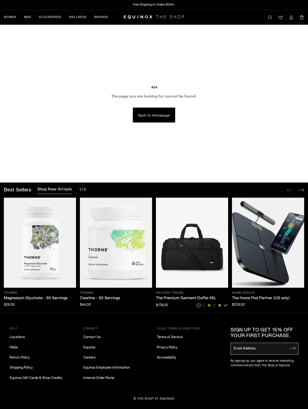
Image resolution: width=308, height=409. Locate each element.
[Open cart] (301, 17)
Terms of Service (170, 337)
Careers (89, 357)
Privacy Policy (167, 347)
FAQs (14, 347)
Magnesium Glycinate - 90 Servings (36, 298)
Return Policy (20, 357)
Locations (17, 337)
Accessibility (166, 357)
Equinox (89, 347)
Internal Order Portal (98, 378)
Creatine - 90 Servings (100, 298)
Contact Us (92, 337)
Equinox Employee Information (106, 367)
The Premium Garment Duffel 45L (186, 298)
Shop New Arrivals (54, 189)
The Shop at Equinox (155, 398)
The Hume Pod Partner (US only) (261, 298)
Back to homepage (154, 115)
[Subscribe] (292, 348)
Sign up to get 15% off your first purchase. (262, 333)
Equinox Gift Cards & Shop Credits (36, 378)
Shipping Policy (21, 367)
